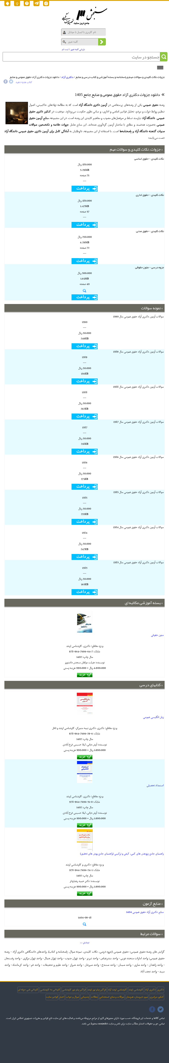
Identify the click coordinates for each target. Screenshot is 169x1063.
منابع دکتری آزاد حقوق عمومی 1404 (145, 912)
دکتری (160, 989)
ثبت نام (65, 49)
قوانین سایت (52, 997)
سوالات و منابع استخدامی (111, 997)
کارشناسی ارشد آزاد (117, 989)
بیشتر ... (84, 942)
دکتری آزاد (67, 77)
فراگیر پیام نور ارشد (96, 989)
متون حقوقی (157, 635)
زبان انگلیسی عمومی (153, 717)
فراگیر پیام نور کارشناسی (74, 989)
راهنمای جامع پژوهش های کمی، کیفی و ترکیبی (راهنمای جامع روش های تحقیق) (122, 853)
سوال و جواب (72, 997)
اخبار (61, 997)
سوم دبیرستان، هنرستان (137, 997)
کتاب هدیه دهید (24, 82)
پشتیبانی (85, 997)
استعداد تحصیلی (155, 785)
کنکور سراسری (157, 997)
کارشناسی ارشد (136, 989)
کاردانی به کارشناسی (50, 989)
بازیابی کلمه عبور (78, 49)
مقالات (94, 997)
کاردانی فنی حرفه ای (28, 989)
